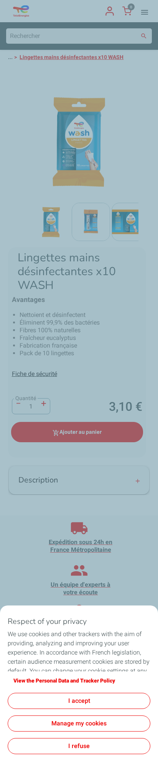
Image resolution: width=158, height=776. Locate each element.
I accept (79, 700)
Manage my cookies (79, 723)
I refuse (79, 746)
